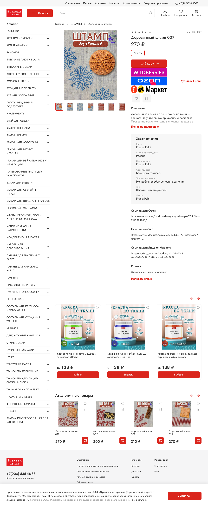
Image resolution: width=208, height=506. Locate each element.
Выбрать (78, 374)
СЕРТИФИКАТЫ (15, 299)
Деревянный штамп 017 (66, 432)
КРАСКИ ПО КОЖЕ (17, 135)
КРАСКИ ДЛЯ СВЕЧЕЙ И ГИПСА (21, 192)
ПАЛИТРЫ (12, 278)
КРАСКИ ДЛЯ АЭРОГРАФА (22, 142)
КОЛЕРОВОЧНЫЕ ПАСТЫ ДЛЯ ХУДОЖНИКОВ (24, 173)
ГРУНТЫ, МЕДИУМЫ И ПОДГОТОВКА (19, 104)
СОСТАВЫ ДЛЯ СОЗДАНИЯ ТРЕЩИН (23, 319)
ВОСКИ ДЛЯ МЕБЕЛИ (19, 183)
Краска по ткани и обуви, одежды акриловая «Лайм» (76, 355)
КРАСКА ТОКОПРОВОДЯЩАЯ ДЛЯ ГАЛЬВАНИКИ (27, 420)
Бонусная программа (156, 3)
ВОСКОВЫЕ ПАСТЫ (17, 81)
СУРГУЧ (10, 357)
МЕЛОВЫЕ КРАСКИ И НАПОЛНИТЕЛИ (19, 228)
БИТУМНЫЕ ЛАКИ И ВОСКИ (23, 59)
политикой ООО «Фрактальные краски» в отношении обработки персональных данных (80, 500)
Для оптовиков (131, 3)
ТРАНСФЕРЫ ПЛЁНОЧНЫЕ (22, 371)
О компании (72, 3)
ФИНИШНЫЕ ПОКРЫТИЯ (21, 404)
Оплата (87, 3)
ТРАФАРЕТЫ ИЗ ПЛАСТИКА (22, 389)
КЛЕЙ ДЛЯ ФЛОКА (17, 121)
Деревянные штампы (100, 24)
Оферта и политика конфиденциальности (97, 466)
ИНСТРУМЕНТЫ (15, 113)
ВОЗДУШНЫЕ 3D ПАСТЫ (21, 88)
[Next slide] (120, 65)
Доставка (100, 3)
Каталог (43, 13)
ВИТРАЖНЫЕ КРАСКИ (19, 67)
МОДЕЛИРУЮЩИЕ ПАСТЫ (22, 237)
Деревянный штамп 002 (104, 432)
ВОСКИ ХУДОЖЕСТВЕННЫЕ (22, 74)
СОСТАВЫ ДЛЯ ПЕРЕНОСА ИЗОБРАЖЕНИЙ (22, 308)
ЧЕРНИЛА (12, 328)
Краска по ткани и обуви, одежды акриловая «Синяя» (126, 355)
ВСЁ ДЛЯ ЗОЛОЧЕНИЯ (20, 95)
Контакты (114, 3)
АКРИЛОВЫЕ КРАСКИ (19, 38)
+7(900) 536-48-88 (20, 473)
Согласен (185, 496)
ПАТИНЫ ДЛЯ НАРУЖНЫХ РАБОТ (22, 268)
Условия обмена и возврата (91, 476)
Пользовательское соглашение (93, 471)
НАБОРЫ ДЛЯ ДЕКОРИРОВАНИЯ (17, 246)
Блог (156, 471)
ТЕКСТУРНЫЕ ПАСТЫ (18, 364)
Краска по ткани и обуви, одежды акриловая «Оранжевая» (177, 355)
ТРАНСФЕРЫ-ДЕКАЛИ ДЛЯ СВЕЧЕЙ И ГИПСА (22, 380)
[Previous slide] (60, 65)
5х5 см (138, 53)
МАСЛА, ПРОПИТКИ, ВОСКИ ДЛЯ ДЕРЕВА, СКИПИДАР (23, 217)
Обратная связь (85, 482)
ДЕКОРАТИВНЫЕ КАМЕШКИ (23, 335)
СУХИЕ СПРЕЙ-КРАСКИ (20, 350)
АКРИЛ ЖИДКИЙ (16, 45)
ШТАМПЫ (76, 24)
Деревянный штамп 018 (180, 432)
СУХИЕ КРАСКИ (15, 343)
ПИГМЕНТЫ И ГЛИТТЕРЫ (20, 285)
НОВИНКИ (12, 31)
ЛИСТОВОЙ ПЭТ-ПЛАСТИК (22, 208)
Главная (59, 24)
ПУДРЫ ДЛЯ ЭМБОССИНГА (22, 292)
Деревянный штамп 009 (142, 432)
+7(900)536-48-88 (188, 3)
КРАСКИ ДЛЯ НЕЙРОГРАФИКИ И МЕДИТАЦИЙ (26, 162)
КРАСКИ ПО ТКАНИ (18, 128)
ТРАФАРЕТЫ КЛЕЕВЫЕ (19, 397)
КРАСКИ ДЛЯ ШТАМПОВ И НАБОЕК (28, 201)
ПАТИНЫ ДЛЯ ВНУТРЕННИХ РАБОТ (23, 257)
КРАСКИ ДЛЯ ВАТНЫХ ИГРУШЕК (19, 151)
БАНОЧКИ (12, 52)
